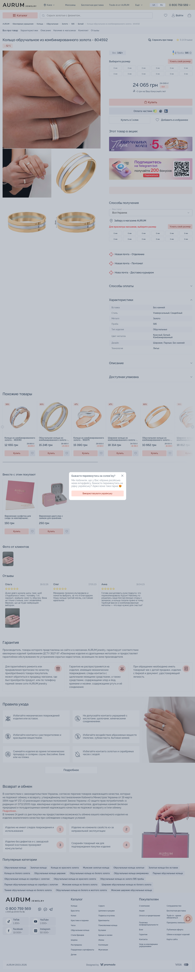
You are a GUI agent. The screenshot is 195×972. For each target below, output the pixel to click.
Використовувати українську (97, 493)
